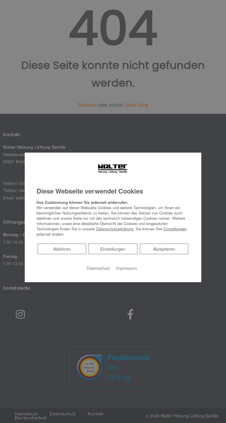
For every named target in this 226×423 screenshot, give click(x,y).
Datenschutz (98, 268)
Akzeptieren (164, 249)
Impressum (126, 268)
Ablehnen (62, 249)
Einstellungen (112, 249)
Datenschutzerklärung (114, 229)
